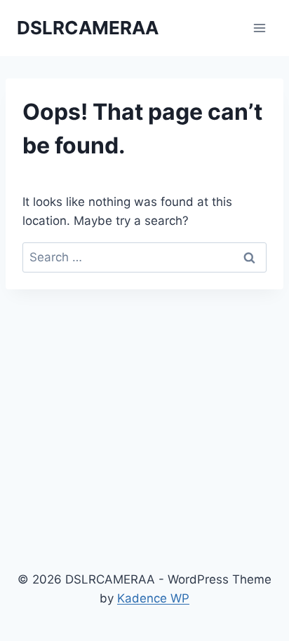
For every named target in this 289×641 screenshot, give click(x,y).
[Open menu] (259, 28)
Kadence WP (153, 598)
